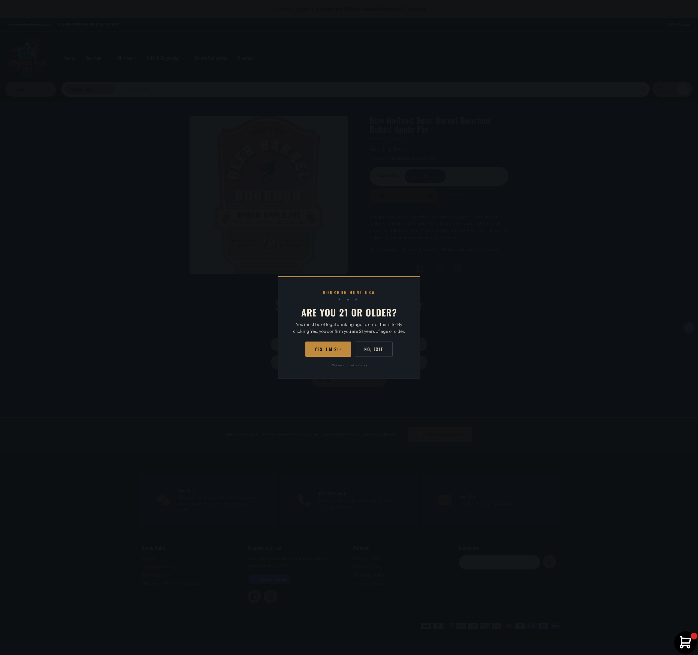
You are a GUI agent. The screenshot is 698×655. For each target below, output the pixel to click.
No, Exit (373, 349)
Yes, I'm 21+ (328, 349)
